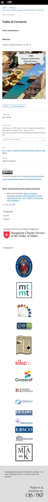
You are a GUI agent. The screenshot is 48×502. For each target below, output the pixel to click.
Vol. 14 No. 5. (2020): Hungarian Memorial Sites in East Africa (23, 10)
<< (3, 204)
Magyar (6, 219)
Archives (12, 8)
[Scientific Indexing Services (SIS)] (24, 423)
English (6, 215)
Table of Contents (30, 193)
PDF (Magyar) (19, 106)
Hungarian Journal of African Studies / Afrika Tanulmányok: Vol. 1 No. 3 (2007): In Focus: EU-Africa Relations (25, 198)
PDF (7, 106)
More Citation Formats (12, 139)
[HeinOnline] (24, 432)
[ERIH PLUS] (24, 415)
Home (4, 8)
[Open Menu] (2, 2)
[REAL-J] (24, 461)
